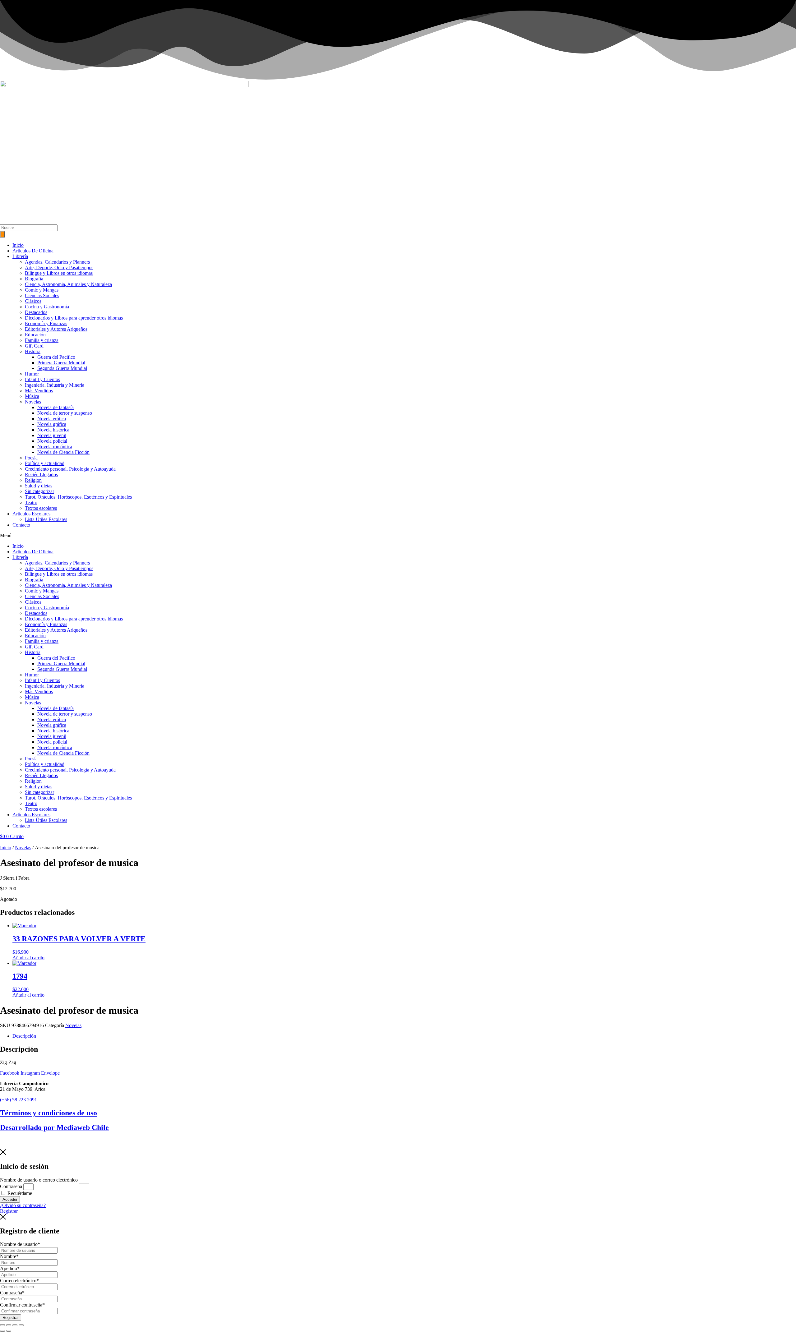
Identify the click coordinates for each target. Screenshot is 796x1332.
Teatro (31, 502)
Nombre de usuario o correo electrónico (39, 1179)
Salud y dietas (38, 485)
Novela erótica (51, 418)
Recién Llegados (41, 474)
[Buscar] (2, 234)
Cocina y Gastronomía (47, 306)
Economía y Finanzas (46, 323)
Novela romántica (54, 446)
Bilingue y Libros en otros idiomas (59, 273)
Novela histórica (53, 429)
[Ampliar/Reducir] (2, 1325)
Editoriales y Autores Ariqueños (56, 329)
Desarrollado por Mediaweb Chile (54, 1127)
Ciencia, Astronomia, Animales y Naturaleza (68, 284)
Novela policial (52, 441)
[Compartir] (14, 1325)
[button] (398, 535)
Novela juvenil (51, 435)
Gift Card (34, 345)
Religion (33, 480)
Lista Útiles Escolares (46, 519)
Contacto (21, 525)
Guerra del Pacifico (56, 357)
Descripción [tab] (24, 1036)
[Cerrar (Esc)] (21, 1325)
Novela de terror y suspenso (64, 413)
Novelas (33, 401)
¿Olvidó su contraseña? (23, 1205)
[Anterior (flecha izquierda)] (2, 1331)
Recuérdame (19, 1193)
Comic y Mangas (41, 290)
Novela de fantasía (55, 407)
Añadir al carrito (28, 957)
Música (32, 396)
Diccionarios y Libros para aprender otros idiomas (74, 317)
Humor (32, 373)
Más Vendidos (39, 390)
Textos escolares (41, 508)
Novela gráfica (51, 424)
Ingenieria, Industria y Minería (54, 385)
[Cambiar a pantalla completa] (8, 1325)
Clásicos (33, 301)
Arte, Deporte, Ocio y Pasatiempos (59, 267)
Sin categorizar (39, 491)
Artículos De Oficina (32, 250)
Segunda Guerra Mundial (62, 368)
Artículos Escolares (31, 513)
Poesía (31, 457)
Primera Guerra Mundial (61, 362)
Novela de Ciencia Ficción (63, 452)
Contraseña (11, 1186)
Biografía (34, 278)
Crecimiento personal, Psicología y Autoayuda (70, 469)
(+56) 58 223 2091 (18, 1099)
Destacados (36, 312)
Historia (32, 351)
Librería (20, 256)
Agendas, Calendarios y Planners (57, 262)
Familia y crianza (41, 340)
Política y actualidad (44, 463)
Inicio (18, 245)
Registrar (10, 1317)
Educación (35, 334)
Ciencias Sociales (42, 295)
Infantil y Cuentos (42, 379)
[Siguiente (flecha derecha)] (8, 1331)
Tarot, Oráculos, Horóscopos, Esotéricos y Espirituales (78, 497)
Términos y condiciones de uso (48, 1113)
